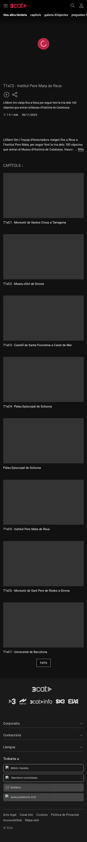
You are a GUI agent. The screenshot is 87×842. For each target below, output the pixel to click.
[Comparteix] (14, 94)
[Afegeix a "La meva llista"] (6, 94)
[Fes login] (81, 5)
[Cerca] (74, 5)
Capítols (12, 165)
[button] (43, 723)
